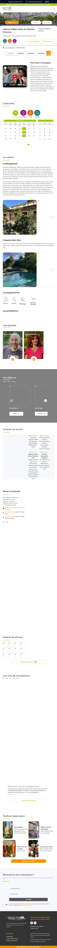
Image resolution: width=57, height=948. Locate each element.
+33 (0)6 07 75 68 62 (10, 512)
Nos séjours (41, 53)
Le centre (10, 53)
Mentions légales (9, 936)
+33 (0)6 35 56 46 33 (10, 516)
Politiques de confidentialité (11, 940)
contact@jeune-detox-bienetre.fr (35, 1)
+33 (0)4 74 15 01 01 (34, 928)
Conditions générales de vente (12, 938)
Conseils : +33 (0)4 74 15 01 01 (15, 1)
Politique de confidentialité (26, 905)
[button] (55, 12)
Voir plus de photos (27, 662)
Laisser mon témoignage (28, 800)
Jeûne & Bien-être (10, 47)
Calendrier (21, 53)
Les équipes (31, 53)
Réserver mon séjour (28, 861)
